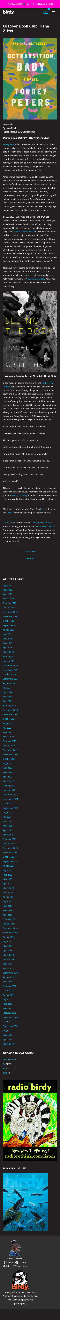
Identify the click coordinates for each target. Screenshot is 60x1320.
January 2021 (9, 843)
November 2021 (10, 799)
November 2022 (10, 754)
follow (10, 1262)
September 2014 (10, 1026)
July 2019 (7, 901)
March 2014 (8, 1044)
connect (22, 1262)
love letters (21, 1266)
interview (24, 231)
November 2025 (10, 616)
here (42, 509)
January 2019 (9, 923)
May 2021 (7, 825)
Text (5, 1072)
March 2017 (8, 968)
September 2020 (10, 861)
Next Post (29, 558)
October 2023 (9, 718)
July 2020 (7, 870)
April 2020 (7, 883)
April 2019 (7, 914)
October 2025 (9, 620)
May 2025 (7, 643)
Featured (7, 1068)
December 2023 (10, 710)
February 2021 (9, 839)
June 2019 (7, 905)
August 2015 (9, 995)
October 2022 (9, 759)
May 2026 (7, 589)
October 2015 (9, 990)
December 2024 (10, 665)
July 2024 (7, 687)
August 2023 (9, 723)
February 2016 (9, 986)
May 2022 (7, 772)
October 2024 (9, 674)
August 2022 (9, 763)
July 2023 (7, 727)
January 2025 (9, 661)
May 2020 (7, 879)
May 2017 (7, 963)
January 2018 (9, 959)
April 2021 (7, 830)
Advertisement (9, 1059)
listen (8, 1266)
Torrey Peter (9, 144)
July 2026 (7, 585)
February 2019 (9, 919)
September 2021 (10, 808)
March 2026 (8, 598)
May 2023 (7, 732)
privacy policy (20, 1303)
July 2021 (7, 816)
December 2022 (10, 750)
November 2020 (10, 852)
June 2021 (7, 821)
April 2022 (7, 776)
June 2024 (7, 692)
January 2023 (9, 745)
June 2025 (7, 638)
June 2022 (7, 767)
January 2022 (9, 790)
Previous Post (30, 551)
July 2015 (7, 999)
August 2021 (9, 812)
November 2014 (10, 1017)
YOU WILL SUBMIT (15, 1258)
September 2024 (10, 678)
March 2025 (8, 652)
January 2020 (9, 892)
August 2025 (9, 629)
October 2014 (9, 1021)
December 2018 (10, 928)
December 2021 (10, 794)
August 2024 (9, 683)
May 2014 (7, 1035)
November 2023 (10, 714)
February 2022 (9, 785)
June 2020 (7, 874)
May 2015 (7, 1008)
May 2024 (7, 696)
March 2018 (8, 955)
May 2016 (7, 981)
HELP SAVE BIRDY (15, 3)
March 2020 (8, 888)
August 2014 (9, 1030)
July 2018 (7, 941)
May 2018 (7, 946)
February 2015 (9, 1012)
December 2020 (10, 848)
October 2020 (9, 856)
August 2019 (9, 897)
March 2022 (8, 781)
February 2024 (9, 705)
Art (4, 1064)
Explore (10, 512)
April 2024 (7, 701)
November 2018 (10, 932)
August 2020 (9, 865)
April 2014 (7, 1039)
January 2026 (9, 607)
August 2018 (9, 937)
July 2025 (7, 634)
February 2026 (9, 603)
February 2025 (9, 656)
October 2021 (9, 803)
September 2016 (10, 972)
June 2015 (7, 1003)
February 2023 (9, 741)
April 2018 (7, 950)
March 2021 (8, 834)
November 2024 (10, 670)
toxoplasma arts (25, 1299)
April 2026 (7, 594)
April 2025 (7, 647)
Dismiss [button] (49, 3)
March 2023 (8, 736)
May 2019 (7, 910)
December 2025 (10, 612)
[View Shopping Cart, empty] (46, 12)
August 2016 (9, 977)
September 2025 (10, 625)
